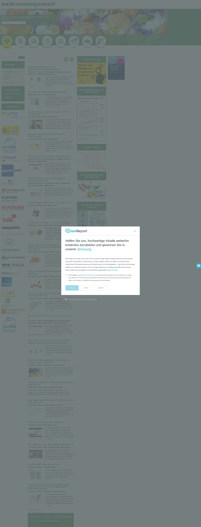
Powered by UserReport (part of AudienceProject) (82, 299)
